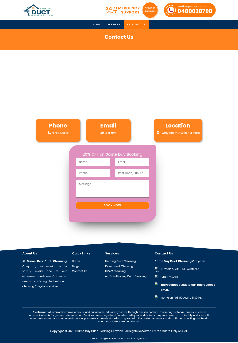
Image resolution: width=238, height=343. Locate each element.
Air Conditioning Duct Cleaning (126, 276)
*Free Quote (60, 133)
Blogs (75, 266)
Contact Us (136, 24)
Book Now (110, 133)
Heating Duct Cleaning (120, 261)
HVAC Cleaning (115, 271)
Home (97, 24)
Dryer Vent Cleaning (119, 266)
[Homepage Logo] (39, 10)
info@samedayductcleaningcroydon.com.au (187, 287)
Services (114, 24)
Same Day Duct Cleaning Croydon (99, 331)
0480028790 (195, 10)
